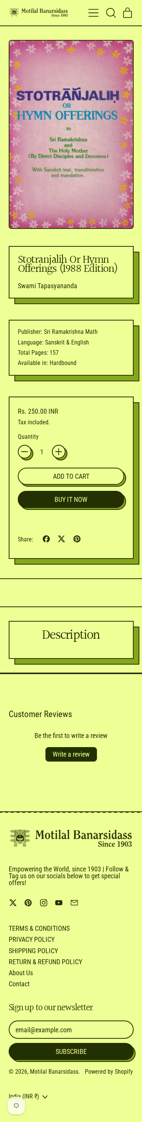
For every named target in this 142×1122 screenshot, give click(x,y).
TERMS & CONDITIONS (39, 928)
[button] (111, 13)
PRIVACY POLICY (32, 939)
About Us (21, 973)
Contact (19, 984)
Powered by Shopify (109, 1071)
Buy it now (71, 499)
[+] (59, 452)
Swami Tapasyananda (47, 286)
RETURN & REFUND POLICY (45, 962)
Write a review (71, 754)
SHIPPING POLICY (33, 951)
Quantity (28, 437)
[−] (24, 452)
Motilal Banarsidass (54, 1071)
